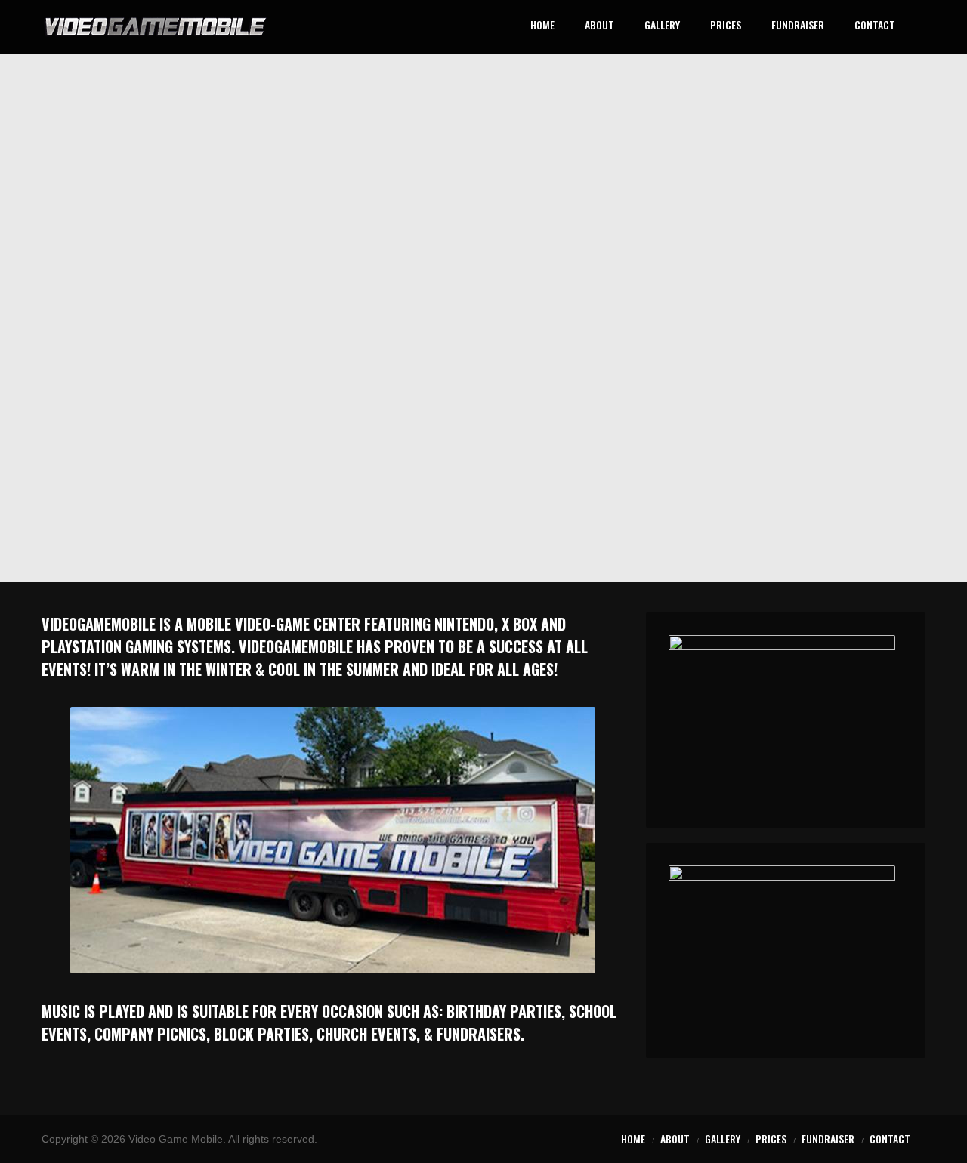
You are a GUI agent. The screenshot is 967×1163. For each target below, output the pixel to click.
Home (542, 26)
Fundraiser (797, 26)
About (599, 26)
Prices (725, 26)
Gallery (662, 26)
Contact (874, 26)
